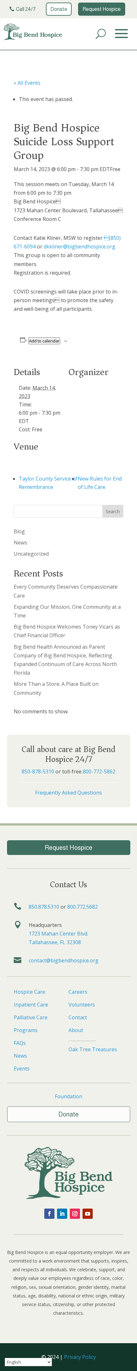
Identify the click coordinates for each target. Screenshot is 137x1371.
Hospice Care (29, 991)
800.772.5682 (82, 906)
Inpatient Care (31, 1004)
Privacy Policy (80, 1356)
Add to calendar (44, 341)
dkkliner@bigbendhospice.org (79, 246)
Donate (58, 9)
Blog (19, 531)
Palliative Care (30, 1017)
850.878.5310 (44, 906)
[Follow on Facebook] (49, 1214)
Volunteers (81, 1004)
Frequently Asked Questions (68, 792)
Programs (26, 1030)
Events (22, 1068)
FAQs (20, 1042)
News (20, 542)
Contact (77, 1017)
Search (113, 511)
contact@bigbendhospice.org (63, 960)
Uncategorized (31, 553)
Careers (77, 991)
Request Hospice (102, 9)
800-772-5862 (99, 771)
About (75, 1030)
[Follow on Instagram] (75, 1214)
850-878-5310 (38, 771)
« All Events (27, 82)
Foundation (68, 1096)
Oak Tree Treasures (92, 1049)
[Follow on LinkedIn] (62, 1214)
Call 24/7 (26, 9)
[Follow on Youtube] (88, 1214)
